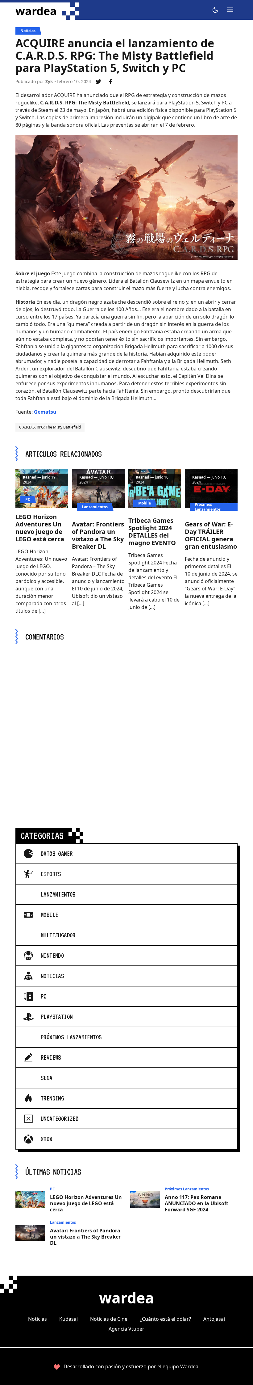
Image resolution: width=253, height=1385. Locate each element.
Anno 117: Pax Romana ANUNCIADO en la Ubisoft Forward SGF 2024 (196, 1203)
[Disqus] (126, 729)
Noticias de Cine (108, 1318)
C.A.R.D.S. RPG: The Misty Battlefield (50, 427)
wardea (36, 11)
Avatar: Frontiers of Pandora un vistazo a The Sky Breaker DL (98, 535)
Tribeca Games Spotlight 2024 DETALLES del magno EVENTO (152, 531)
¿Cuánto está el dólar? (165, 1318)
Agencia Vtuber (126, 1328)
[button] (215, 9)
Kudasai (68, 1318)
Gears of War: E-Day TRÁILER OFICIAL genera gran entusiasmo (211, 535)
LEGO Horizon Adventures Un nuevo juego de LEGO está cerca (39, 528)
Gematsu (45, 411)
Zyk (49, 81)
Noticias (27, 30)
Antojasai (214, 1318)
